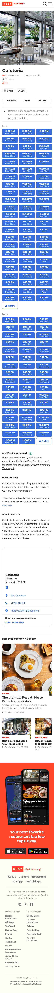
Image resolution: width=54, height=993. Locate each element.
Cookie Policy (15, 984)
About (12, 877)
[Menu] (49, 4)
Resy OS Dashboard (32, 939)
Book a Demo (33, 916)
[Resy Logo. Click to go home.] (7, 4)
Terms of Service (35, 981)
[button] (45, 4)
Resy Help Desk (34, 934)
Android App (33, 881)
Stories (8, 945)
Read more (7, 505)
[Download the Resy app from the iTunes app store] (15, 851)
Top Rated (10, 926)
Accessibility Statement (32, 984)
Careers (24, 877)
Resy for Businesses (32, 921)
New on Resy (11, 930)
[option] (27, 38)
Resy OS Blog (33, 930)
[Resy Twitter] (25, 904)
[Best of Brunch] (3, 83)
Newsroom (39, 877)
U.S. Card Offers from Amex (13, 951)
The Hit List (10, 942)
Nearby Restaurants (11, 917)
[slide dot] (18, 61)
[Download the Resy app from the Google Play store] (38, 851)
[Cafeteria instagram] (6, 587)
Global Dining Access (11, 957)
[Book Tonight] (6, 83)
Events (8, 934)
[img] (3, 79)
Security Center (12, 966)
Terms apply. (8, 468)
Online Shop (18, 622)
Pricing (30, 926)
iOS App (17, 881)
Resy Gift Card (12, 962)
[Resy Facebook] (31, 904)
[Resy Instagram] (19, 904)
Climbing (9, 922)
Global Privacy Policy (18, 981)
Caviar (8, 622)
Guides (8, 938)
